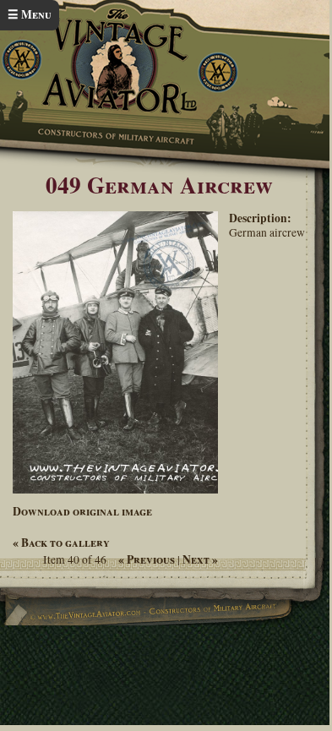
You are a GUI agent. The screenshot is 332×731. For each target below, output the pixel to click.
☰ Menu (30, 14)
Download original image (82, 511)
